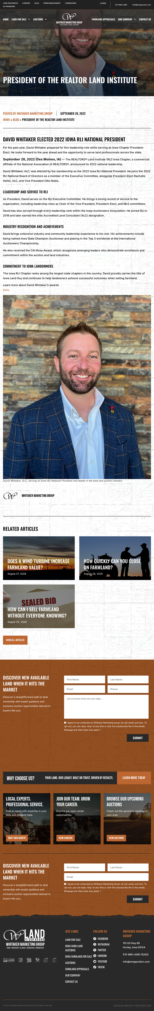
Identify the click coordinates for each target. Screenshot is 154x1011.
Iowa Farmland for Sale (78, 956)
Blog (16, 119)
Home (6, 19)
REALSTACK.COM (143, 1005)
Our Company (125, 19)
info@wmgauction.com (136, 961)
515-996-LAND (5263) (136, 954)
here (6, 289)
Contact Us (145, 19)
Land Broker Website (122, 1005)
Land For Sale (19, 19)
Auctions (38, 19)
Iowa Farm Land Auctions (74, 948)
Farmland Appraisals (103, 19)
